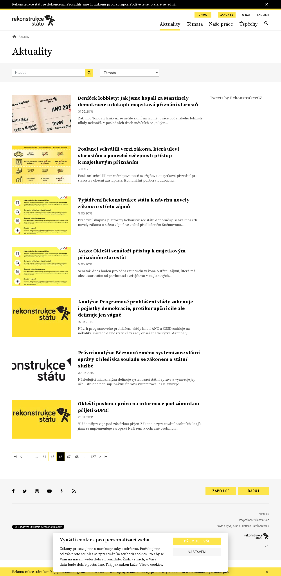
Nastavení (197, 552)
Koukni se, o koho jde (211, 571)
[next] (100, 456)
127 (93, 456)
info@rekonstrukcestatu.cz (253, 520)
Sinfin (236, 525)
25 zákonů (98, 4)
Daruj (203, 15)
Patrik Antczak (260, 525)
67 (68, 456)
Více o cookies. (151, 564)
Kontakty (264, 513)
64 (44, 456)
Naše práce (221, 24)
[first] (15, 456)
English (263, 15)
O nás (246, 15)
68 (77, 456)
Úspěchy (248, 24)
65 (52, 456)
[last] (106, 456)
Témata (195, 24)
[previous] (21, 456)
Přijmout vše (197, 541)
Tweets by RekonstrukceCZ (236, 98)
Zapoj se (226, 15)
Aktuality (170, 24)
